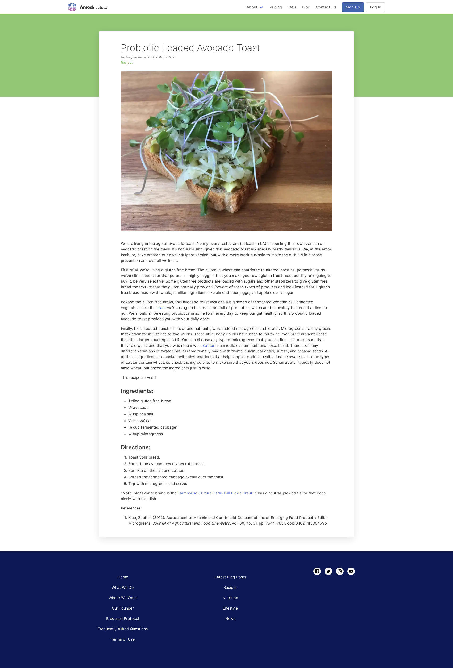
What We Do (123, 587)
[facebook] (317, 571)
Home (122, 577)
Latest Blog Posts (230, 577)
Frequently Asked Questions (123, 628)
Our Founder (123, 608)
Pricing (276, 7)
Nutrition (230, 597)
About (252, 7)
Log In (375, 7)
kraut (161, 307)
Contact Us (326, 7)
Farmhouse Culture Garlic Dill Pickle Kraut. (215, 493)
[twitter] (328, 571)
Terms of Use (123, 639)
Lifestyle (230, 608)
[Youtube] (351, 571)
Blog (306, 7)
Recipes (127, 62)
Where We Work (123, 597)
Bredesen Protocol (122, 618)
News (230, 618)
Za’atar (208, 345)
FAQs (292, 7)
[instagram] (340, 571)
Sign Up (353, 7)
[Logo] (87, 7)
